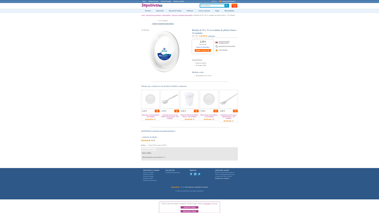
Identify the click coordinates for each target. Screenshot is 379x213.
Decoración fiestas (175, 11)
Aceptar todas (189, 207)
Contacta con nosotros (222, 178)
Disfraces (190, 11)
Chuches (148, 11)
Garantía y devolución (150, 180)
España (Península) (228, 1)
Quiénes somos (148, 178)
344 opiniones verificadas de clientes (196, 187)
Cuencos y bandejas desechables (162, 23)
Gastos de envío (153, 1)
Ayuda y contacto (179, 1)
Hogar (217, 11)
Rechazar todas (189, 211)
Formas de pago (166, 1)
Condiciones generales (172, 172)
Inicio (144, 1)
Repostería (160, 11)
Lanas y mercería (204, 11)
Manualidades (229, 11)
